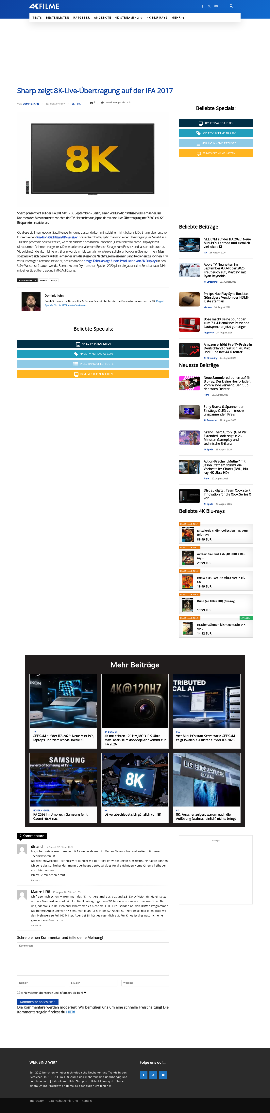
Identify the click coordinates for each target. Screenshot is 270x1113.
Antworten (36, 880)
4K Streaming (210, 282)
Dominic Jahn (31, 104)
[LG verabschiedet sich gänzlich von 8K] (135, 780)
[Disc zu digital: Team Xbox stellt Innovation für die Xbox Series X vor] (189, 496)
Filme (206, 395)
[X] (209, 6)
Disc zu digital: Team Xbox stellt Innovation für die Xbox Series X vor (227, 494)
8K (73, 104)
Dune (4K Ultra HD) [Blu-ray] (216, 601)
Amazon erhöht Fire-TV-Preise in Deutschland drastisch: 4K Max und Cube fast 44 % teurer (228, 348)
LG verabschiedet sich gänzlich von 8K (133, 814)
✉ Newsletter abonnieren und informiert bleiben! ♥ (53, 992)
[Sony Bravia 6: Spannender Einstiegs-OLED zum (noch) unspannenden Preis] (189, 412)
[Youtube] (216, 6)
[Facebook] (202, 6)
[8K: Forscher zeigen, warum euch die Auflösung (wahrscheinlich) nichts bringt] (206, 780)
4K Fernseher (210, 420)
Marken (208, 307)
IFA (79, 104)
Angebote (209, 333)
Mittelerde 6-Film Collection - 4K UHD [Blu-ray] (222, 532)
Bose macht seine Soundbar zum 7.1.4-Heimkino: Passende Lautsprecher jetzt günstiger (226, 323)
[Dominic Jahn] (31, 301)
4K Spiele (208, 449)
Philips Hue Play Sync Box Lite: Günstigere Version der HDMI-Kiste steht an (226, 297)
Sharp (54, 280)
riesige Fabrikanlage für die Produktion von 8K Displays (120, 261)
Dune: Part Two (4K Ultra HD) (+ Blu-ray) (221, 579)
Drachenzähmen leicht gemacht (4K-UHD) (221, 626)
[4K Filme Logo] (50, 6)
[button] (231, 6)
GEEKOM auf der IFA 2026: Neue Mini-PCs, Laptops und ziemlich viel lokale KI (227, 243)
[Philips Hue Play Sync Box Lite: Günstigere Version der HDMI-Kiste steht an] (189, 299)
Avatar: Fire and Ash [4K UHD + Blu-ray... (221, 556)
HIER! (70, 1012)
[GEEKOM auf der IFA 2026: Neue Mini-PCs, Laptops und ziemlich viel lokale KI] (189, 245)
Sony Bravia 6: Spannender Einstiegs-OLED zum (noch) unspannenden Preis (224, 410)
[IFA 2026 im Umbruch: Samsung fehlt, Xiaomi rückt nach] (63, 780)
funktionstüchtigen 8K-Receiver (57, 237)
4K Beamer (111, 732)
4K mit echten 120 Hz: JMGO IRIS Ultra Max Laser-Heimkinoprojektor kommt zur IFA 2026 (135, 740)
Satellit (43, 280)
